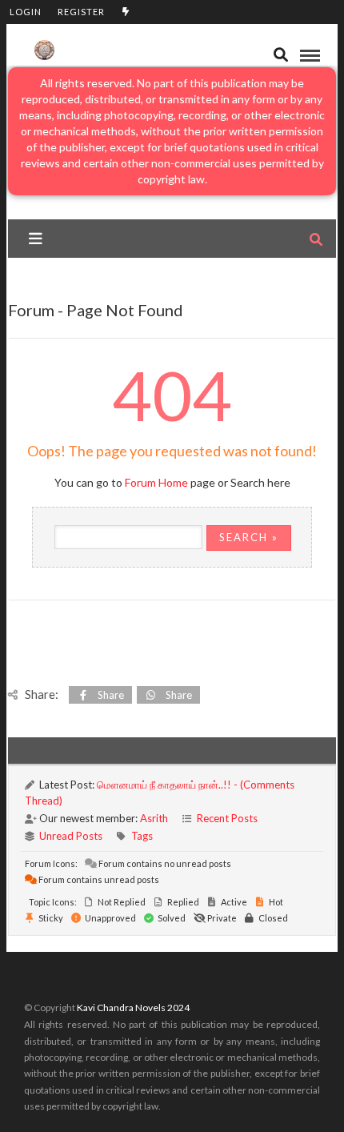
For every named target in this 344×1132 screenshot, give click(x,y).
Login (26, 11)
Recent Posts (227, 818)
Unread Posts (70, 835)
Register (81, 11)
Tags (142, 835)
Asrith (154, 818)
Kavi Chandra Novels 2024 (133, 1008)
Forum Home (156, 482)
